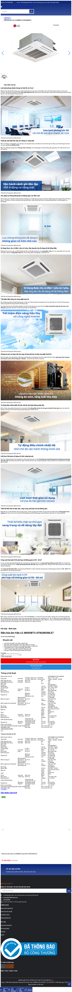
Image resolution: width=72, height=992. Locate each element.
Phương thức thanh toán (7, 908)
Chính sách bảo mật (6, 917)
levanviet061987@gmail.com (10, 897)
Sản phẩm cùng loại (9, 793)
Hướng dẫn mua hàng (6, 925)
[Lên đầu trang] (69, 979)
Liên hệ (2, 934)
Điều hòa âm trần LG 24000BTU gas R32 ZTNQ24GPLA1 (19, 853)
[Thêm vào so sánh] (1, 82)
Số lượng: (3, 653)
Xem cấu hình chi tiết (6, 729)
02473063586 (9, 2)
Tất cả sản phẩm (5, 928)
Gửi (69, 890)
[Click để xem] (36, 47)
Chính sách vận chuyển (6, 911)
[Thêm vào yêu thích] (1, 72)
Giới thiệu (3, 931)
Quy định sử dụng (5, 914)
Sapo (52, 980)
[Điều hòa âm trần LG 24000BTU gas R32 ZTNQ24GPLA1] (36, 824)
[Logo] (17, 7)
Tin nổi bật (4, 789)
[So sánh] (69, 984)
